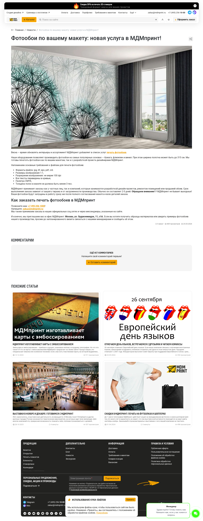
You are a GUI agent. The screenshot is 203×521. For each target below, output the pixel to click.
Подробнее (102, 512)
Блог (68, 452)
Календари (28, 467)
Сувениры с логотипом (36, 12)
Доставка (75, 12)
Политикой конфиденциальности (83, 490)
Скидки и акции (115, 459)
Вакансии (112, 462)
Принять (130, 499)
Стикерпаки (28, 464)
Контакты (123, 12)
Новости (70, 455)
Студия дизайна (14, 12)
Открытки (28, 453)
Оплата (64, 12)
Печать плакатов (31, 457)
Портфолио (87, 12)
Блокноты (28, 460)
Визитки (27, 450)
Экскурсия (70, 459)
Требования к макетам (105, 12)
